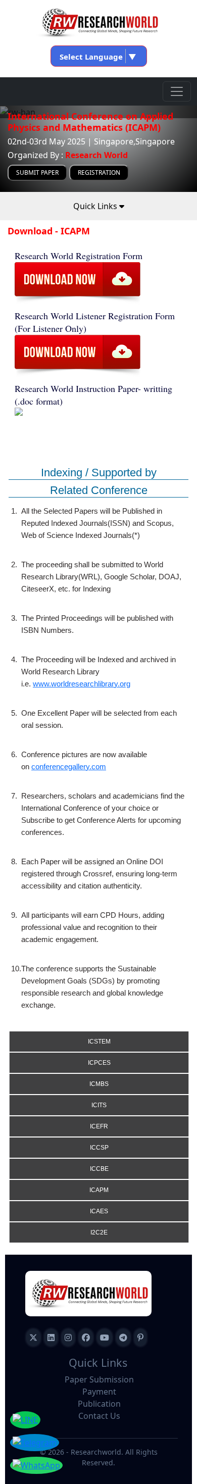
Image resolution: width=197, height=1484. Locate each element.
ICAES (99, 1211)
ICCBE (99, 1168)
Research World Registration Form (78, 256)
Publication (99, 1403)
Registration (99, 172)
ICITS (99, 1105)
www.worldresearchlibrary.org (81, 683)
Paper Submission (99, 1379)
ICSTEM (99, 1041)
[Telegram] (123, 1337)
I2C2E (99, 1232)
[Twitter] (33, 1337)
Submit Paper (37, 172)
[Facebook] (86, 1337)
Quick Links (96, 206)
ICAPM (99, 1190)
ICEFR (99, 1126)
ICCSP (99, 1147)
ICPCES (99, 1062)
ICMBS (99, 1083)
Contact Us (99, 1415)
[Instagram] (68, 1337)
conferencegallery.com (68, 766)
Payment (99, 1391)
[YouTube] (104, 1337)
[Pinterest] (140, 1337)
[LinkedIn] (51, 1337)
